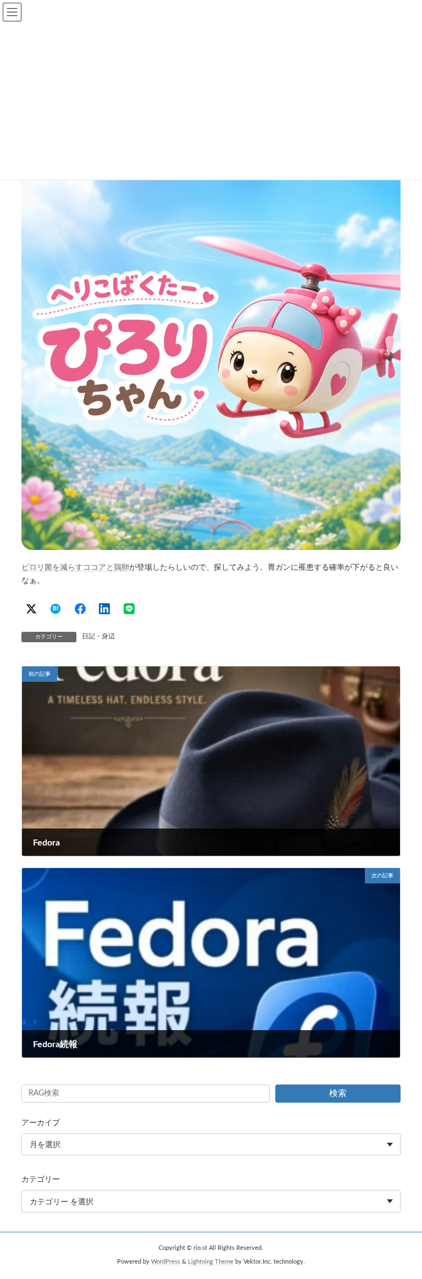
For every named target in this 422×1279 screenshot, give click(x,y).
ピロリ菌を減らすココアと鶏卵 (75, 567)
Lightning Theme (211, 1262)
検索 (338, 1093)
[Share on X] (31, 609)
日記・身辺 (98, 636)
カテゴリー (40, 1180)
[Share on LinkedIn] (104, 609)
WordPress (165, 1262)
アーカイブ (40, 1123)
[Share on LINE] (129, 609)
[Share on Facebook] (80, 609)
